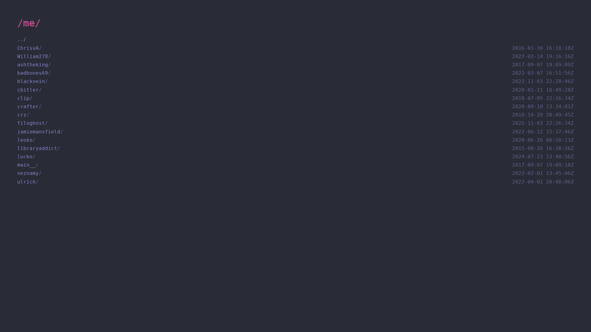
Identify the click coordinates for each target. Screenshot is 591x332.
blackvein (295, 81)
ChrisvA (295, 48)
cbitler (295, 90)
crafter (295, 106)
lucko (295, 157)
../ (21, 39)
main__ (295, 165)
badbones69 (295, 73)
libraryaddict (295, 148)
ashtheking (295, 65)
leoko (295, 140)
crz (295, 115)
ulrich (295, 182)
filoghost (295, 123)
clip (295, 98)
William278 (295, 56)
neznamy (295, 173)
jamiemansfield (295, 132)
